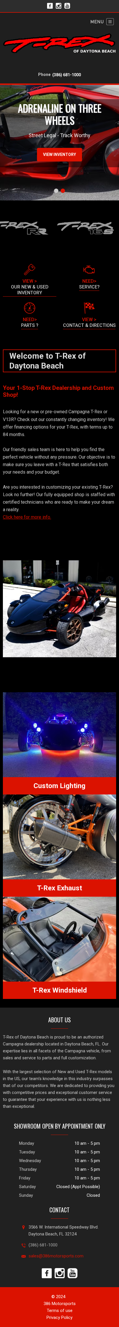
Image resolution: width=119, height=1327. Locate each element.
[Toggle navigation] (102, 21)
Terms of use (59, 1310)
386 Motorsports (60, 1303)
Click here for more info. (27, 517)
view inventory (59, 154)
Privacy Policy (59, 1317)
